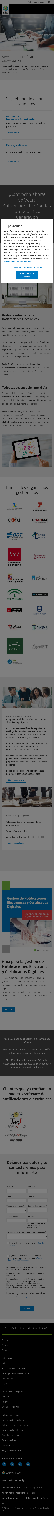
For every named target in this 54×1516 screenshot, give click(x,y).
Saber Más (12, 133)
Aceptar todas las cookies (27, 275)
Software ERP (8, 1445)
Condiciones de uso (11, 1487)
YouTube (28, 1464)
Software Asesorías (10, 1415)
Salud (4, 1363)
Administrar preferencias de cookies (27, 267)
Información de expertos (13, 1392)
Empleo (5, 1397)
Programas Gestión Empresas (15, 1420)
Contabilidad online (10, 1435)
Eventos (5, 1350)
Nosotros (6, 1340)
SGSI (4, 1503)
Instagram (12, 1464)
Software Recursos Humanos (15, 1425)
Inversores (6, 1402)
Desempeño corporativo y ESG (15, 1373)
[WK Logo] (11, 1472)
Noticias (5, 1345)
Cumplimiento (8, 1378)
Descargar (8, 1009)
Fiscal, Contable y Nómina (13, 1368)
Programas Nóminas (11, 1440)
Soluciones (7, 1358)
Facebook (4, 1464)
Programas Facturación (12, 1450)
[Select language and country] (49, 2)
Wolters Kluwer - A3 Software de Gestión (26, 1328)
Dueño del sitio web (10, 1407)
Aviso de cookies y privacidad (17, 262)
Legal (4, 1383)
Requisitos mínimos (11, 1498)
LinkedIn (20, 1464)
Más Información (15, 780)
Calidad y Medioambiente (36, 1498)
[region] (27, 251)
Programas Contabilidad (12, 1430)
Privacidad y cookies (33, 1487)
